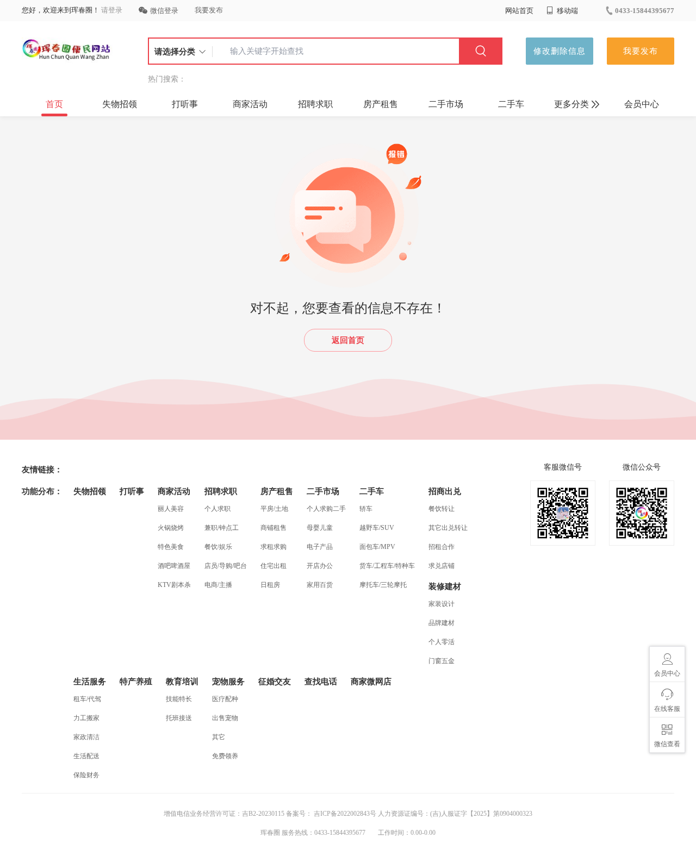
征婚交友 (274, 681)
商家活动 (250, 104)
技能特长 (179, 699)
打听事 (185, 104)
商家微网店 (371, 681)
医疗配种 (225, 699)
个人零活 (441, 642)
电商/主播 (218, 585)
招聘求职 (315, 104)
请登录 (111, 10)
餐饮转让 (441, 509)
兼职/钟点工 (221, 528)
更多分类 (571, 104)
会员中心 (641, 104)
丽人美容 (171, 509)
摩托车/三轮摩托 (383, 585)
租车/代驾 (87, 699)
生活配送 (86, 756)
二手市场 (445, 104)
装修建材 (444, 586)
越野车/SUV (376, 528)
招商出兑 (444, 491)
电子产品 (320, 547)
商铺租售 (273, 528)
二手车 (511, 104)
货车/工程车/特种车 (387, 566)
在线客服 (667, 709)
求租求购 (273, 547)
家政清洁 (86, 737)
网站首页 (519, 11)
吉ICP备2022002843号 (344, 813)
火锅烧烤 (171, 528)
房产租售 (380, 104)
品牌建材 (441, 623)
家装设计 (441, 604)
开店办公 (320, 566)
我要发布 (209, 10)
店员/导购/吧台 (225, 566)
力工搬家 (86, 718)
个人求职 (217, 509)
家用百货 (320, 585)
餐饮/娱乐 (218, 547)
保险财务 (86, 775)
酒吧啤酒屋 (174, 566)
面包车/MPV (377, 547)
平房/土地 (274, 509)
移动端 (566, 11)
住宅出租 (273, 566)
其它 (218, 737)
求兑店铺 (441, 566)
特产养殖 (136, 681)
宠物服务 (228, 681)
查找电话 (320, 681)
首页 (54, 104)
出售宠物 (225, 718)
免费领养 (225, 756)
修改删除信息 (559, 51)
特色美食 (171, 547)
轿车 (365, 509)
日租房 (270, 585)
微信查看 (667, 744)
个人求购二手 (326, 509)
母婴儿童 (320, 528)
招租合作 (441, 547)
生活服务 (89, 681)
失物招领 (119, 104)
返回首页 (348, 340)
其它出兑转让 (448, 528)
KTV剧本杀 (174, 585)
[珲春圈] (67, 51)
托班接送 (179, 718)
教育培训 (182, 681)
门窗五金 (441, 661)
